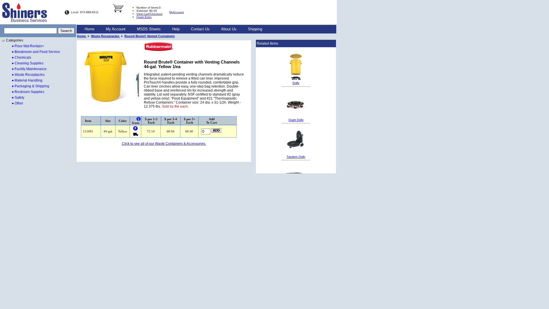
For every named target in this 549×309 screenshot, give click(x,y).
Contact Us (200, 29)
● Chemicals (21, 58)
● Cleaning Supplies (27, 63)
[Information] (138, 119)
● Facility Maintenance (29, 69)
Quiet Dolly (296, 120)
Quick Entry (144, 17)
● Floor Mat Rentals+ (28, 46)
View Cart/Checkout (149, 13)
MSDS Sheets (149, 29)
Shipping (255, 29)
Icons (135, 122)
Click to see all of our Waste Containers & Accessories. (164, 144)
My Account (116, 29)
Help (176, 29)
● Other (17, 103)
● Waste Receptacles (28, 75)
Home (89, 29)
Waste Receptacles (105, 36)
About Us (228, 29)
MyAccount (176, 12)
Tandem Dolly (296, 157)
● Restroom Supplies (28, 92)
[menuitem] (89, 29)
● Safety (18, 98)
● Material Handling (27, 80)
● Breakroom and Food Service (36, 52)
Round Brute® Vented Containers (149, 36)
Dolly (296, 83)
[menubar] (173, 29)
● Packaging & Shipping (30, 86)
